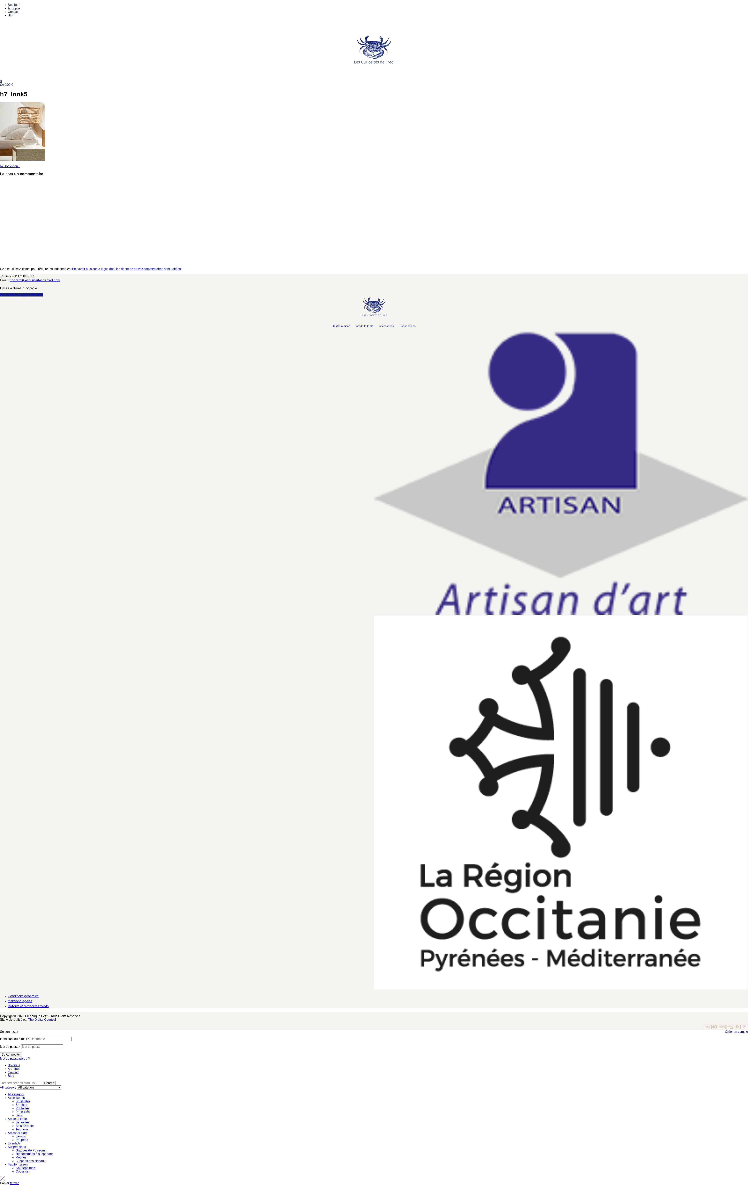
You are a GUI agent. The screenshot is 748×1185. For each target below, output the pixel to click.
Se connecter (11, 1054)
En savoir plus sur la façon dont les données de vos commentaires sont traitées (126, 269)
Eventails (14, 1143)
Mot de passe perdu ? (15, 1058)
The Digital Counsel (42, 1019)
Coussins (22, 1171)
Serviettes (22, 1122)
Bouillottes (23, 1101)
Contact (13, 1072)
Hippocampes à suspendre (34, 1154)
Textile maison (341, 325)
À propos (14, 1068)
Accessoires (386, 325)
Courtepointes (25, 1168)
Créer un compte (736, 1031)
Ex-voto (21, 1136)
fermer (14, 1183)
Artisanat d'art (17, 1133)
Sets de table (25, 1125)
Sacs (19, 1115)
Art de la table (364, 325)
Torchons (22, 1129)
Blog (11, 1075)
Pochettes (22, 1108)
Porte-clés (23, 1111)
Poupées (22, 1140)
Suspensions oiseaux (30, 1161)
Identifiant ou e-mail (14, 1039)
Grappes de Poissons (30, 1150)
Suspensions (407, 325)
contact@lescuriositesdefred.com (35, 280)
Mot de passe (10, 1046)
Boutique (14, 1065)
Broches (21, 1104)
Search (49, 1083)
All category (16, 1094)
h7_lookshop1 (10, 166)
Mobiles (21, 1157)
